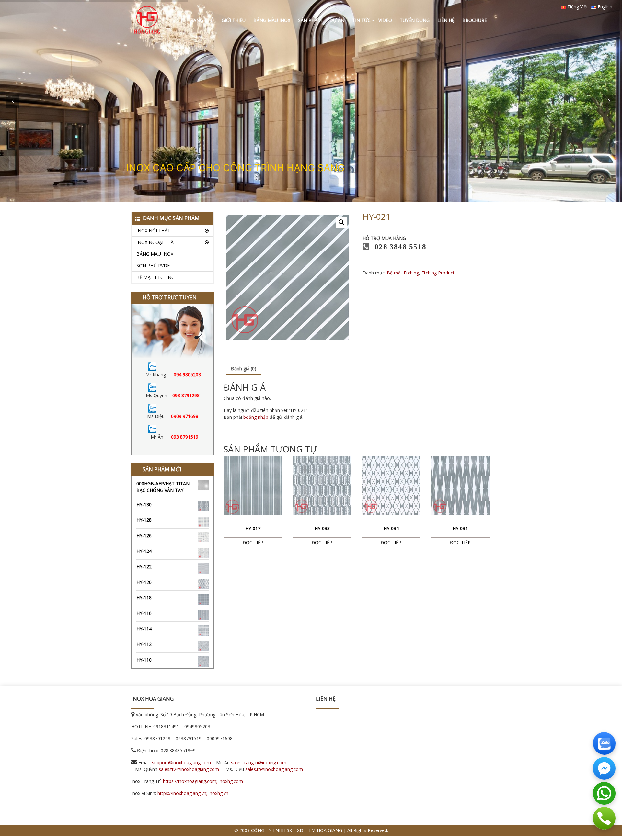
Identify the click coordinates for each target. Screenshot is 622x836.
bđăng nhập (255, 417)
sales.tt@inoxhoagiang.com (274, 769)
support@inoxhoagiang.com (181, 762)
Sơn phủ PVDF (153, 265)
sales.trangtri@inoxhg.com (258, 762)
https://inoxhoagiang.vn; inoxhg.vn (192, 793)
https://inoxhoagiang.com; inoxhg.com (203, 781)
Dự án (336, 20)
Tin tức (361, 20)
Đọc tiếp (253, 543)
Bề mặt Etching (155, 277)
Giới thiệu (234, 20)
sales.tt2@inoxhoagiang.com (189, 769)
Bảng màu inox (271, 20)
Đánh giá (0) (243, 368)
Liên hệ (446, 20)
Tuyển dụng (415, 20)
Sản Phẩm (310, 20)
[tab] (243, 369)
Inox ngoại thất (156, 242)
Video (385, 20)
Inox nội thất (153, 231)
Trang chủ (201, 20)
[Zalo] (152, 366)
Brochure (474, 20)
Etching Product (438, 273)
